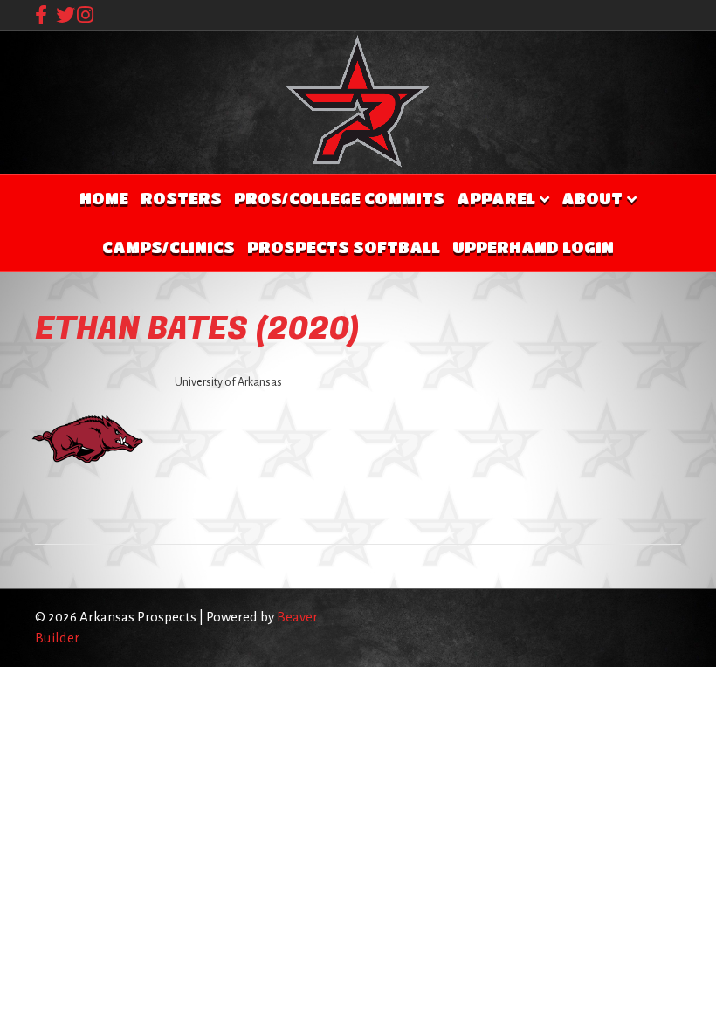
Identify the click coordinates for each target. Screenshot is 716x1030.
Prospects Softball (343, 247)
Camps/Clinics (168, 247)
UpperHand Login (533, 247)
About (592, 198)
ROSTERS (181, 198)
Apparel (496, 198)
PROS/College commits (339, 198)
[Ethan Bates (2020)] (87, 438)
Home (103, 198)
